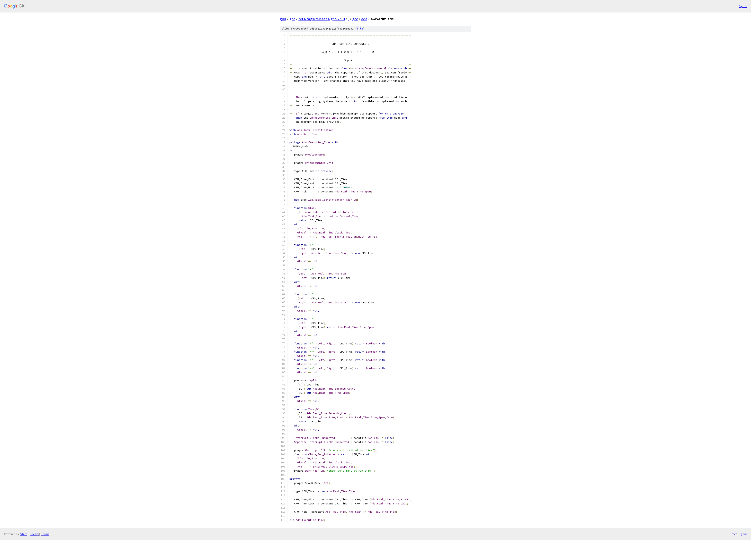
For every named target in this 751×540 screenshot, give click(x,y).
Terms (45, 534)
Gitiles (23, 534)
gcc (292, 19)
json (744, 534)
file (360, 28)
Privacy (34, 534)
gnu (283, 19)
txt (734, 534)
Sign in (743, 6)
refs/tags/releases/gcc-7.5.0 (321, 19)
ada (364, 19)
